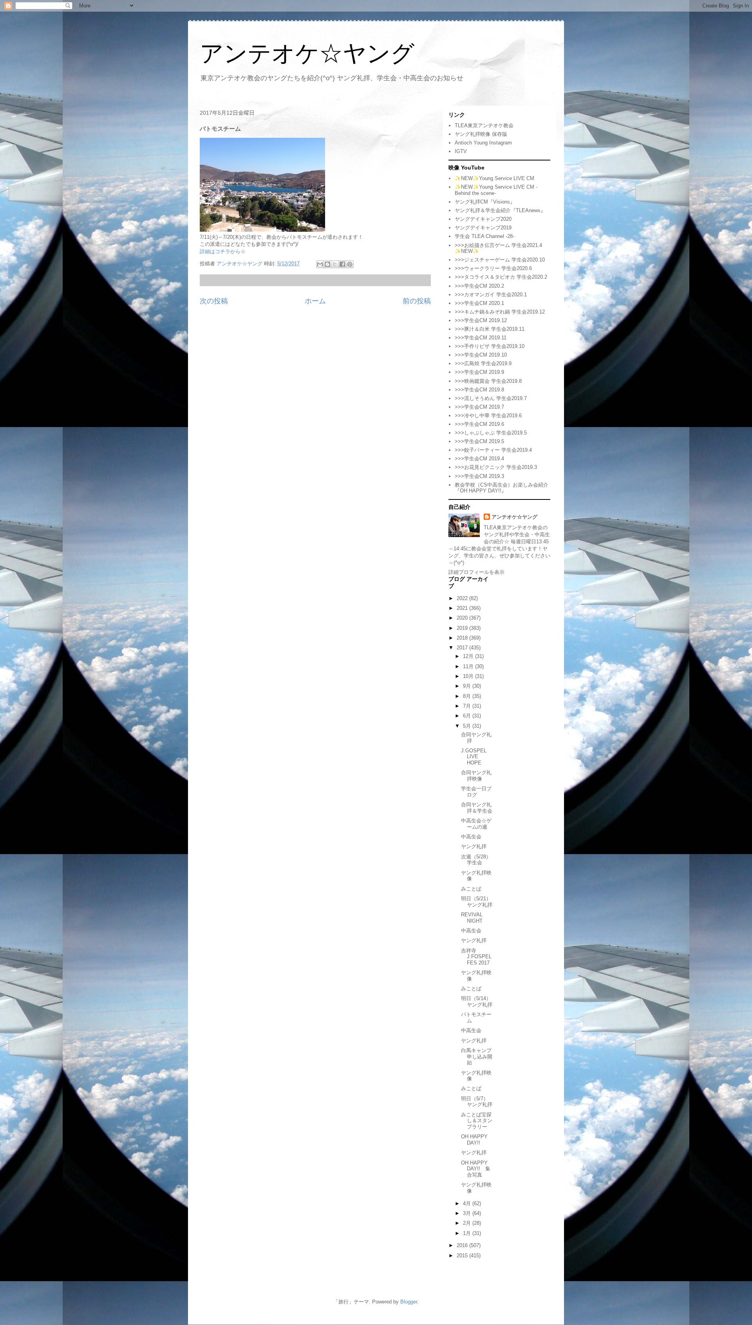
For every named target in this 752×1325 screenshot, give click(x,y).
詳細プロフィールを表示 (476, 572)
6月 (467, 716)
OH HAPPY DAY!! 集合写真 (475, 1169)
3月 (467, 1213)
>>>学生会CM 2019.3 (479, 476)
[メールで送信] (320, 264)
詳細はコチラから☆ (223, 251)
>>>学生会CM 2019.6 (479, 424)
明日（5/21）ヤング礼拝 (476, 902)
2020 (463, 618)
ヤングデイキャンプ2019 (483, 228)
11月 (469, 666)
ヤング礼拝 (473, 846)
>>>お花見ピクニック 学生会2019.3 (496, 467)
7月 (467, 706)
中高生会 (471, 837)
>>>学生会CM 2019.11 (480, 338)
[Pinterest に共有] (350, 264)
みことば (471, 889)
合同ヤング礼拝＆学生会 (476, 808)
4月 (467, 1203)
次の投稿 (214, 301)
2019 (463, 628)
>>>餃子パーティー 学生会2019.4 (493, 450)
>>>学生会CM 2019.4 (479, 458)
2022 (463, 598)
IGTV (461, 151)
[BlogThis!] (327, 264)
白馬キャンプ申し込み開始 (476, 1056)
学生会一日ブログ (476, 792)
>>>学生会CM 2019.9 (479, 372)
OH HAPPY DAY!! (474, 1140)
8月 (467, 696)
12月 (469, 656)
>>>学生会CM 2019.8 (479, 390)
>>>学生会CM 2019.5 (479, 441)
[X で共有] (335, 264)
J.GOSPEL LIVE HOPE (473, 757)
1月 (467, 1233)
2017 (463, 648)
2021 (463, 608)
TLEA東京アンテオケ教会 (484, 125)
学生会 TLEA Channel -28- (484, 236)
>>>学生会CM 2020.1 (479, 303)
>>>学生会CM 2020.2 (479, 286)
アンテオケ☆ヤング (307, 53)
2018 (463, 638)
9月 (467, 686)
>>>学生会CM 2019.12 (481, 320)
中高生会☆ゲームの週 (476, 824)
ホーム (315, 301)
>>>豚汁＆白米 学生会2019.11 (489, 329)
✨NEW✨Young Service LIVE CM (494, 178)
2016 (463, 1245)
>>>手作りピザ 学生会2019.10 (489, 346)
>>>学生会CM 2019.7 (479, 407)
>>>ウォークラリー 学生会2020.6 (493, 268)
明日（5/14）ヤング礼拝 (476, 1001)
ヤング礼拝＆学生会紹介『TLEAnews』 (500, 210)
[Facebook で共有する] (342, 264)
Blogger (408, 1302)
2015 (463, 1255)
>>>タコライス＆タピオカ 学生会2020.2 (501, 277)
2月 (467, 1223)
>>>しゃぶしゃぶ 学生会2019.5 (491, 433)
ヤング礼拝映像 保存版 (481, 134)
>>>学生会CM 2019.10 (481, 355)
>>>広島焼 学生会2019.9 (483, 363)
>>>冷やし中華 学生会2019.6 (488, 415)
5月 (467, 726)
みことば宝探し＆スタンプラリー (476, 1121)
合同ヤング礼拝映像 (476, 776)
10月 (469, 676)
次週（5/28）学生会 (476, 860)
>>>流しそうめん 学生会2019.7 (491, 398)
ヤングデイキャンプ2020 (483, 219)
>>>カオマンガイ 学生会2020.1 (491, 294)
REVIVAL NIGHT (472, 918)
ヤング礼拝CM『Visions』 (485, 202)
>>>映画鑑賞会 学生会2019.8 (488, 381)
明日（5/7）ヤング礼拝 (476, 1102)
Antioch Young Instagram (483, 143)
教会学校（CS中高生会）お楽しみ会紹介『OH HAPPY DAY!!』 (501, 488)
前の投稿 (417, 301)
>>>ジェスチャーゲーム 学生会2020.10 (500, 260)
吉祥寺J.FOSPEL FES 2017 (476, 957)
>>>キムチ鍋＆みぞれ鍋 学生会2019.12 (500, 312)
